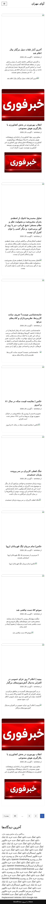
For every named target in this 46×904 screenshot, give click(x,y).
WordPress (17, 902)
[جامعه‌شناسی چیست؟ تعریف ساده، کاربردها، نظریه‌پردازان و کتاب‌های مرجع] (23, 295)
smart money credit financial (21, 869)
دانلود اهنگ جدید (34, 837)
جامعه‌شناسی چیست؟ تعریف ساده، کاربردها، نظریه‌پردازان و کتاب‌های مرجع (25, 318)
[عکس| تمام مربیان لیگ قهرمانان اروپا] (23, 526)
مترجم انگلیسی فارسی (21, 891)
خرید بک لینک (7, 837)
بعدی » (6, 816)
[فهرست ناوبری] (4, 4)
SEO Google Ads (29, 897)
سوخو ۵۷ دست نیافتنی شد (29, 610)
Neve (31, 902)
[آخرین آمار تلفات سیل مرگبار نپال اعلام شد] (23, 30)
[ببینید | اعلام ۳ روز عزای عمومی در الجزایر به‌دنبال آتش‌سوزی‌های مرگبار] (23, 659)
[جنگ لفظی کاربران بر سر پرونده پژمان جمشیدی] (23, 451)
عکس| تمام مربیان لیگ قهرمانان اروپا (24, 546)
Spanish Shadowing (20, 859)
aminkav (37, 57)
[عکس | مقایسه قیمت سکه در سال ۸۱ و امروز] (23, 381)
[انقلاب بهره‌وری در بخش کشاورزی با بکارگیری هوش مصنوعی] (23, 105)
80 (15, 816)
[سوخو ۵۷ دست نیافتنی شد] (23, 590)
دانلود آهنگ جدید (27, 846)
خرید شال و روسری (14, 856)
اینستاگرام (29, 866)
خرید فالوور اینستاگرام (32, 856)
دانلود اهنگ (30, 862)
